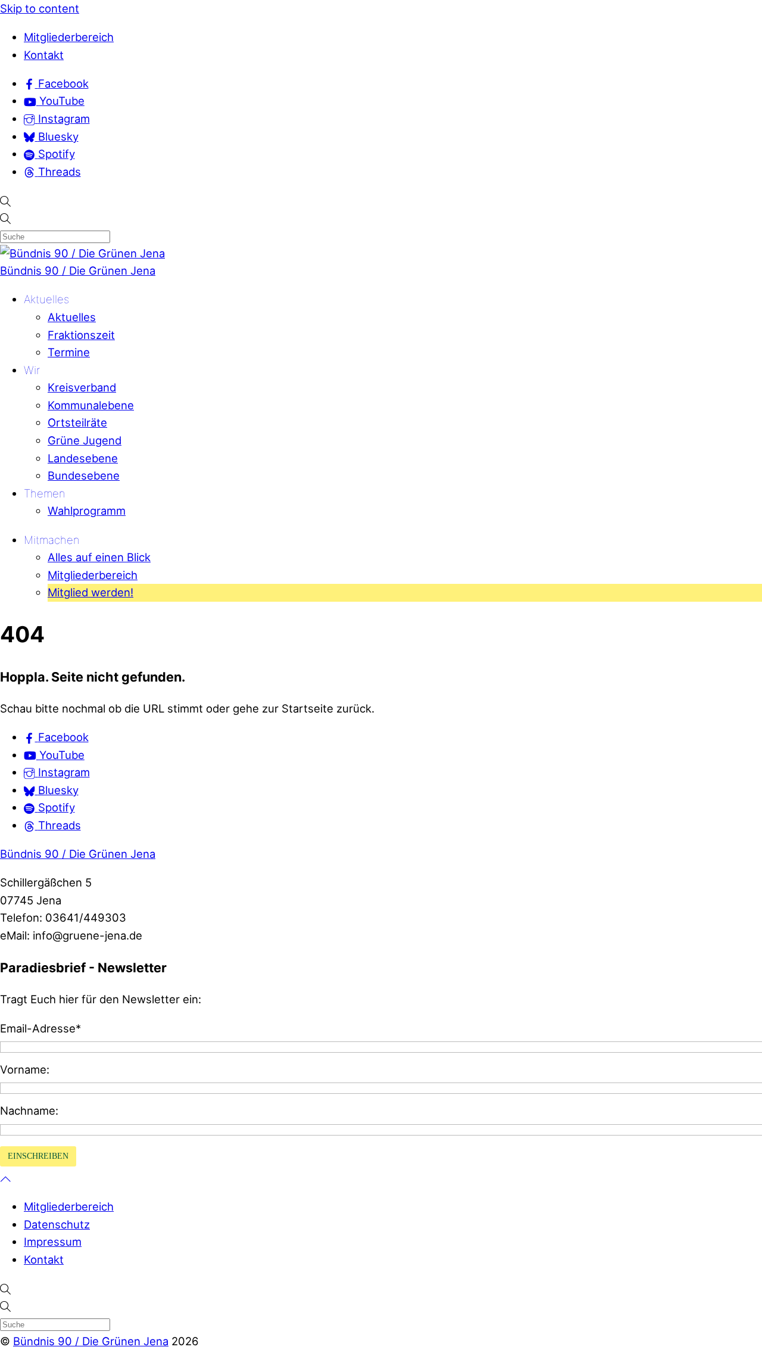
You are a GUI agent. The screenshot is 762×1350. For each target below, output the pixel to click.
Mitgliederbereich (69, 36)
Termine (69, 352)
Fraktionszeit (81, 334)
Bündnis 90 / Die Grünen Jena (77, 270)
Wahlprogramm (87, 510)
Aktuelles (46, 299)
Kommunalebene (91, 405)
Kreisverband (82, 387)
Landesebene (83, 458)
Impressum (53, 1241)
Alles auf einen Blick (99, 557)
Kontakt (44, 54)
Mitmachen (52, 539)
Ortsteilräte (77, 422)
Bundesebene (84, 475)
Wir (32, 370)
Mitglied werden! (90, 592)
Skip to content (39, 8)
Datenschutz (57, 1224)
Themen (44, 493)
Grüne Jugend (84, 440)
